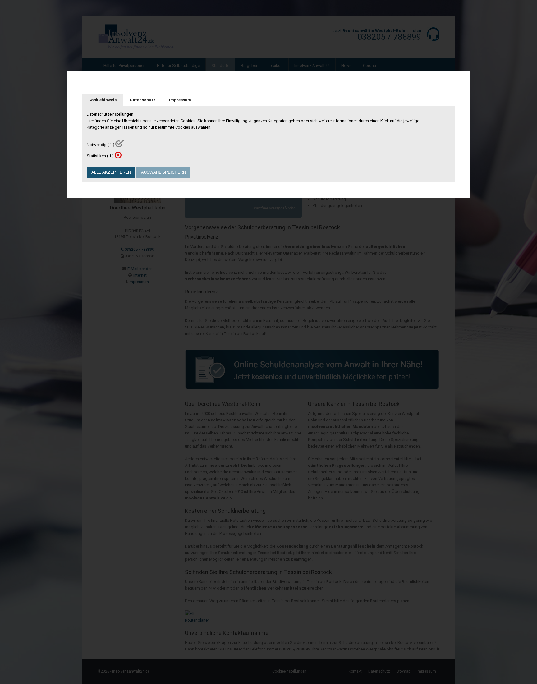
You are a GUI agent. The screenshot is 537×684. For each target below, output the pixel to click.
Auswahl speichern (163, 172)
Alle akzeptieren (111, 172)
